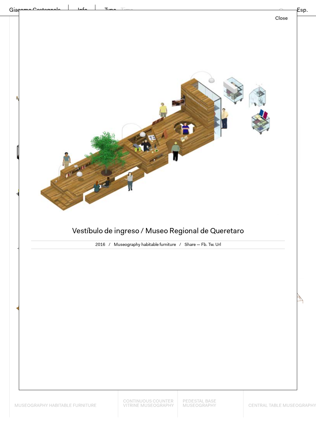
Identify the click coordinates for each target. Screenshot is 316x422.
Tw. (211, 245)
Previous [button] (88, 122)
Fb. (204, 245)
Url (218, 245)
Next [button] (227, 122)
